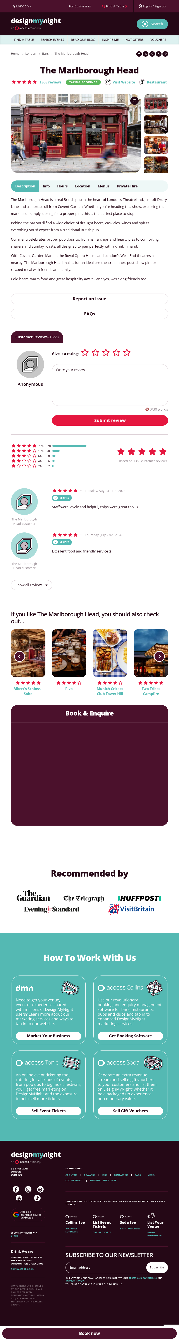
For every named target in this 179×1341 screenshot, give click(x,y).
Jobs (104, 1174)
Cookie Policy (74, 1180)
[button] (36, 81)
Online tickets (102, 1232)
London (30, 53)
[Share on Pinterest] (152, 54)
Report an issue (89, 299)
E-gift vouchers (130, 1228)
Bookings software (71, 1230)
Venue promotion (154, 1234)
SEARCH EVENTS (52, 39)
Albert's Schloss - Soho (28, 691)
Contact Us (121, 1174)
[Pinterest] (40, 1189)
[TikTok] (37, 1198)
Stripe (15, 1235)
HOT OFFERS (135, 39)
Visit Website (124, 82)
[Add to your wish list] (134, 101)
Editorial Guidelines (103, 1180)
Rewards (89, 1174)
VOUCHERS (158, 39)
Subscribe (157, 1267)
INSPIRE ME (110, 39)
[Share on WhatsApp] (159, 54)
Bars (45, 53)
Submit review (110, 420)
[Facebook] (16, 1189)
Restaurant (157, 82)
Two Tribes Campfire (151, 691)
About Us (71, 1174)
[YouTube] (19, 1198)
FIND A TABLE (24, 39)
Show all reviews (29, 585)
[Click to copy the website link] (165, 54)
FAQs (89, 314)
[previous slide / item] (19, 656)
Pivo (69, 688)
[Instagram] (28, 1189)
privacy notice (74, 1281)
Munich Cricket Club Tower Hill (110, 691)
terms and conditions (143, 1278)
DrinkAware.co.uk (22, 1269)
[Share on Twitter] (145, 54)
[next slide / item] (159, 656)
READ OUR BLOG (83, 39)
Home (15, 53)
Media (151, 1174)
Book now (89, 1333)
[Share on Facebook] (139, 54)
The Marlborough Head (72, 53)
